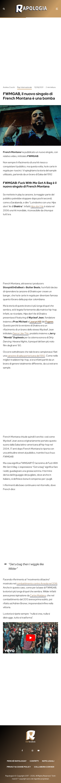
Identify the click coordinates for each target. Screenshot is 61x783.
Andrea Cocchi (9, 87)
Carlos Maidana (38, 595)
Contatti (34, 761)
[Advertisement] (30, 54)
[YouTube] (38, 750)
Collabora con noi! (44, 767)
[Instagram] (32, 750)
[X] (27, 750)
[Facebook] (22, 750)
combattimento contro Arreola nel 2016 (37, 583)
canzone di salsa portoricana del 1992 (26, 355)
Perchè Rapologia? (16, 761)
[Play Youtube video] (30, 637)
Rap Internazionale (24, 87)
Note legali (48, 761)
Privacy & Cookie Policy (19, 767)
